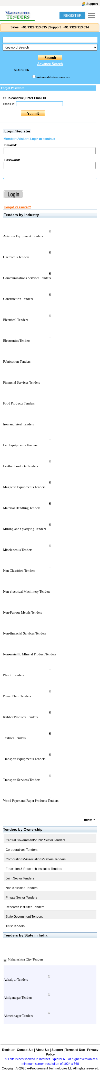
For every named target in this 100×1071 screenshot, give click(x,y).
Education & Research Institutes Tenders (34, 869)
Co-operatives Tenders (21, 850)
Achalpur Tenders (16, 979)
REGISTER (72, 15)
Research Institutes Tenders (25, 907)
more (88, 819)
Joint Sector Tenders (20, 878)
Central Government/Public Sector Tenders (35, 840)
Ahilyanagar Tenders (18, 997)
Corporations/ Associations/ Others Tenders (36, 859)
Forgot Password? (17, 207)
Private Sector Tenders (21, 897)
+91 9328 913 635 (34, 27)
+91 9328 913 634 (76, 27)
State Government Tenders (24, 916)
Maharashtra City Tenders (25, 959)
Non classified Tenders (21, 888)
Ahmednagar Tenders (18, 1016)
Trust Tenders (15, 926)
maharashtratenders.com (53, 77)
